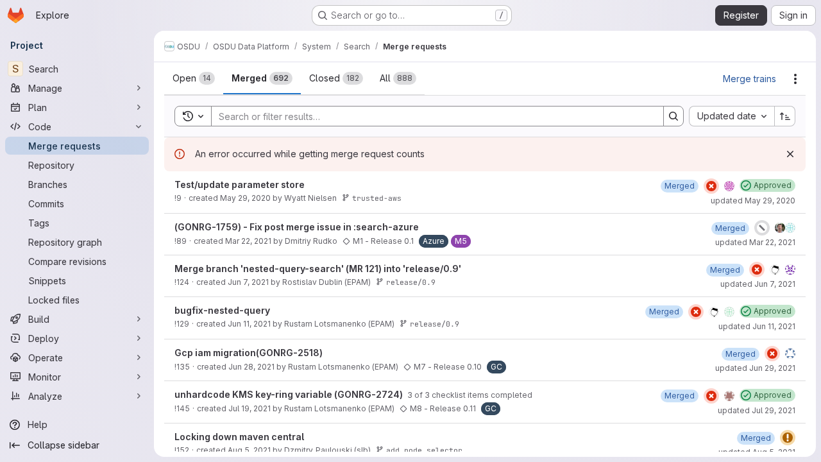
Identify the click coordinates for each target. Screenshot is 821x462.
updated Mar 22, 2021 (755, 242)
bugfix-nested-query (222, 310)
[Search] (673, 116)
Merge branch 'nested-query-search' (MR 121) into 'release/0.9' (317, 268)
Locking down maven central (239, 436)
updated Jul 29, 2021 (756, 410)
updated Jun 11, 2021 (756, 326)
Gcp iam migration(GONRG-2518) (248, 352)
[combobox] (731, 116)
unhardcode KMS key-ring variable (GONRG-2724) (289, 394)
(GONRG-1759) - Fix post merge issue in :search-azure (296, 226)
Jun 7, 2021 (248, 282)
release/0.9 (411, 282)
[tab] (193, 78)
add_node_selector (424, 450)
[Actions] (795, 79)
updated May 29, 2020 (753, 200)
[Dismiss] (790, 154)
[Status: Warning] (787, 437)
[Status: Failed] (711, 186)
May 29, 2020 (245, 198)
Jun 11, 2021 (249, 324)
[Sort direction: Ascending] (785, 116)
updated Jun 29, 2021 (755, 368)
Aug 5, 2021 (249, 450)
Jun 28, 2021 (251, 367)
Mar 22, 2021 (248, 241)
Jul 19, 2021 (249, 408)
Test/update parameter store (239, 184)
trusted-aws (377, 198)
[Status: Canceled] (762, 227)
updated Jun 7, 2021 (757, 284)
